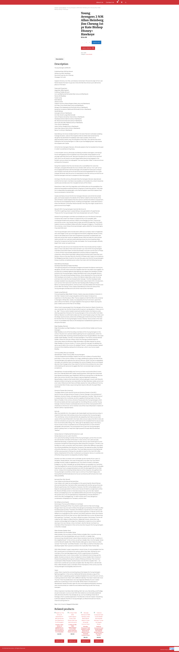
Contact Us (110, 2)
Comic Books (62, 7)
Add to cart (96, 42)
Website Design (164, 649)
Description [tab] (59, 59)
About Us (99, 2)
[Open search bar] (126, 2)
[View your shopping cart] (122, 2)
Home (56, 7)
